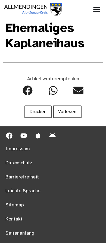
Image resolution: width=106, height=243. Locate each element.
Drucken (38, 111)
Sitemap (14, 205)
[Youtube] (23, 135)
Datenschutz (18, 163)
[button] (27, 90)
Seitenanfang (19, 233)
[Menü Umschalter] (97, 9)
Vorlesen (67, 111)
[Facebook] (9, 135)
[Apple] (38, 135)
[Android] (52, 135)
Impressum (17, 148)
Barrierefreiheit (22, 177)
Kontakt (14, 219)
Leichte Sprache (22, 190)
